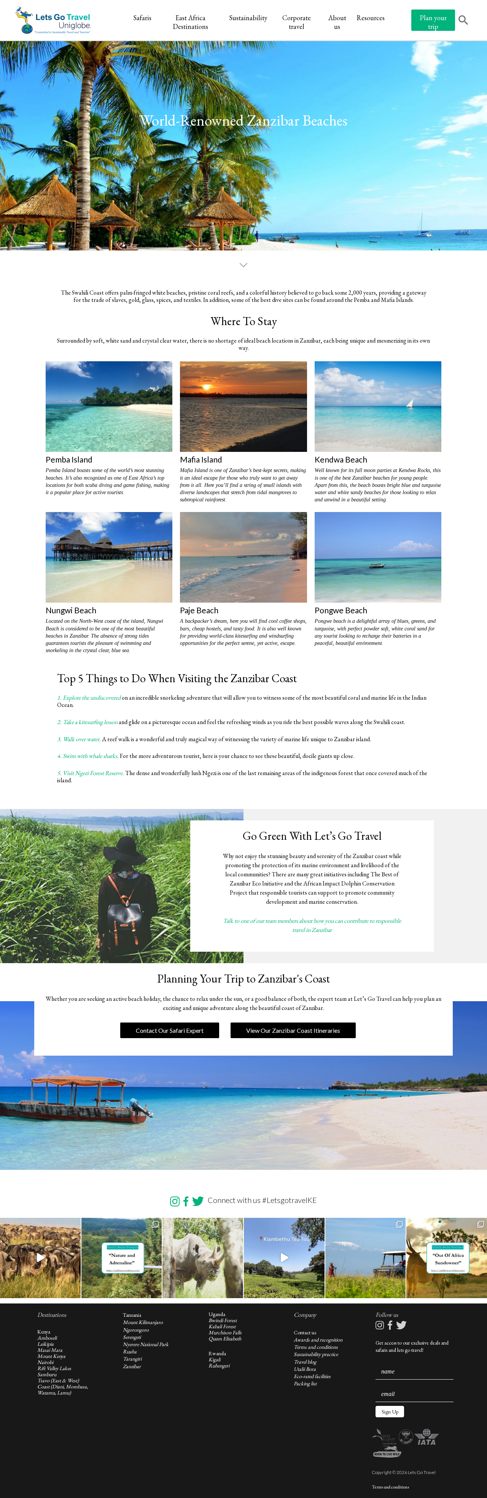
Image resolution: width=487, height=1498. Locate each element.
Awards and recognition (318, 1339)
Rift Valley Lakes (54, 1368)
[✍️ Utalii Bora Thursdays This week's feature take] (121, 1258)
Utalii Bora (305, 1369)
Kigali (214, 1359)
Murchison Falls (225, 1332)
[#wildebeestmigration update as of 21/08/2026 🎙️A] (40, 1258)
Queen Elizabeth (224, 1338)
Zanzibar (132, 1366)
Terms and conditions (316, 1346)
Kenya (43, 1331)
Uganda (216, 1314)
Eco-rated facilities (312, 1376)
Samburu (46, 1374)
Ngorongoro (136, 1329)
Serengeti (132, 1337)
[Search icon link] (463, 21)
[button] (390, 1411)
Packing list (305, 1383)
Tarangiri (132, 1358)
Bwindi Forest (222, 1320)
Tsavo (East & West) (58, 1380)
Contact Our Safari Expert (170, 1030)
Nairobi (45, 1362)
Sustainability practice (316, 1354)
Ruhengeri (218, 1365)
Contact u (304, 1332)
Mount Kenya (51, 1356)
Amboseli (47, 1337)
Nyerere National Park (146, 1344)
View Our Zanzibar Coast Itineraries (293, 1030)
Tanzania (132, 1314)
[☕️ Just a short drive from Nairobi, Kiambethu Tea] (284, 1258)
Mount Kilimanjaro (143, 1322)
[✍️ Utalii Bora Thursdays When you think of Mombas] (446, 1258)
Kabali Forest (222, 1326)
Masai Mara (49, 1349)
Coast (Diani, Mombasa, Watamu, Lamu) (62, 1389)
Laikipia (45, 1343)
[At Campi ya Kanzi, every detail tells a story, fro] (365, 1258)
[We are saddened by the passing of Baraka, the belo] (202, 1258)
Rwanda (217, 1353)
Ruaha (130, 1351)
